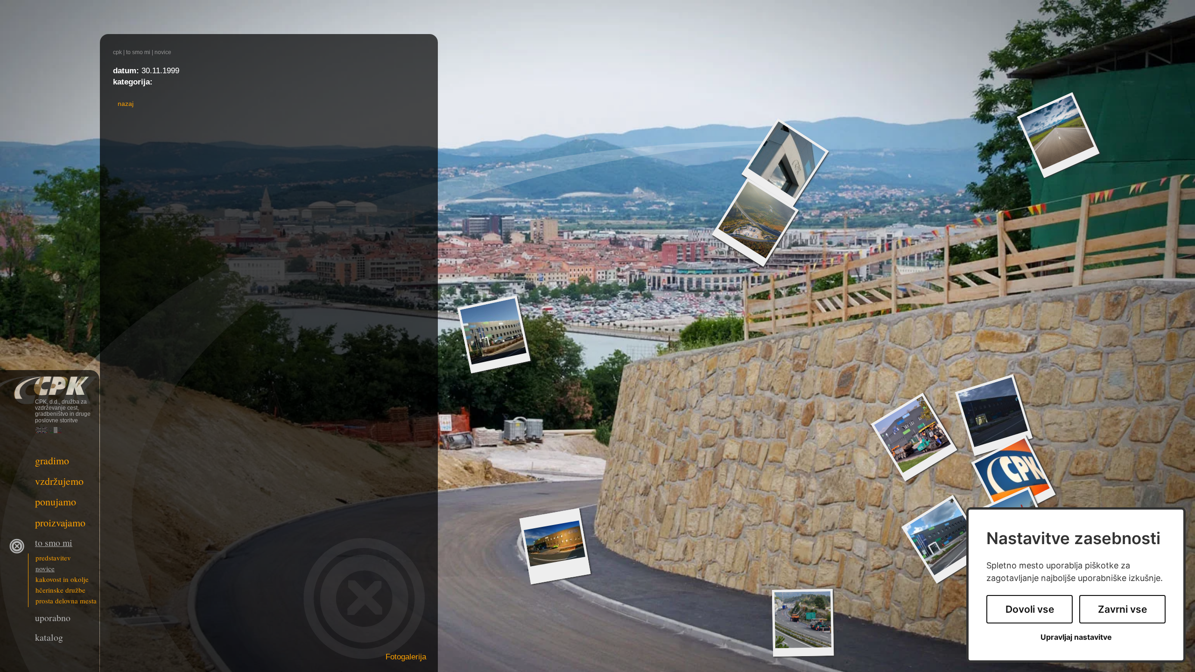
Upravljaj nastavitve (1076, 637)
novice (163, 52)
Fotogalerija (406, 656)
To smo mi (138, 52)
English (41, 430)
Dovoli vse (1029, 609)
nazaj (126, 103)
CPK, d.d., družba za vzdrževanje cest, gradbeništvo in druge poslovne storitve (49, 384)
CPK (117, 52)
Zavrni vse (1122, 609)
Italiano (55, 430)
